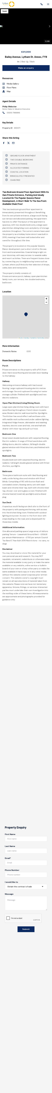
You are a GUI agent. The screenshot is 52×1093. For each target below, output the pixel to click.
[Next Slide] (49, 26)
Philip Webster (9, 106)
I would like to (11, 882)
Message (9, 894)
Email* (8, 858)
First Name (10, 834)
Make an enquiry (26, 68)
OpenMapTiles (33, 338)
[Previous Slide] (2, 26)
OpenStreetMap (41, 338)
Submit (26, 929)
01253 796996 (13, 112)
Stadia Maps (26, 338)
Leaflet (20, 338)
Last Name (10, 846)
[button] (26, 26)
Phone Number (12, 870)
